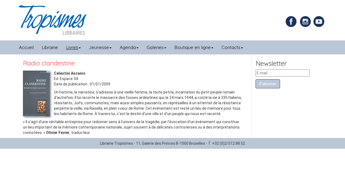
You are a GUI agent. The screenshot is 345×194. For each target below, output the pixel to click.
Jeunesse (99, 47)
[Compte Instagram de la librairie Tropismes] (306, 21)
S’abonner (268, 84)
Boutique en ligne (192, 47)
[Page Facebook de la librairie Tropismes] (292, 21)
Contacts (231, 47)
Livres (72, 47)
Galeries (155, 47)
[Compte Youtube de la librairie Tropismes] (319, 21)
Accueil (26, 47)
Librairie (50, 47)
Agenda (128, 47)
